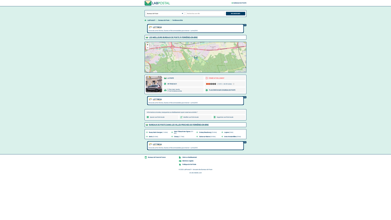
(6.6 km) (153, 136)
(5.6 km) (208, 132)
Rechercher (235, 13)
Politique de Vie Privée (189, 164)
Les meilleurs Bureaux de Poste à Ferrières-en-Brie (173, 37)
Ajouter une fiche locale (157, 117)
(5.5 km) (183, 132)
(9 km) (232, 136)
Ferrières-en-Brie (177, 20)
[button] (195, 57)
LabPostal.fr (151, 20)
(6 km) (228, 132)
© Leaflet (238, 71)
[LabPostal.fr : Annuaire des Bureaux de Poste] (157, 3)
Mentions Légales (187, 161)
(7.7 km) (179, 136)
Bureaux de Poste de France (157, 157)
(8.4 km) (207, 136)
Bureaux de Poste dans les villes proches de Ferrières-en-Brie (179, 125)
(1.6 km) (158, 132)
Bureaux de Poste (239, 3)
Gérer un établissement (189, 157)
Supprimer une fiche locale (225, 117)
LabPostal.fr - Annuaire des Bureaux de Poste (198, 169)
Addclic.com (198, 173)
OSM (244, 71)
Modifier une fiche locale (191, 117)
